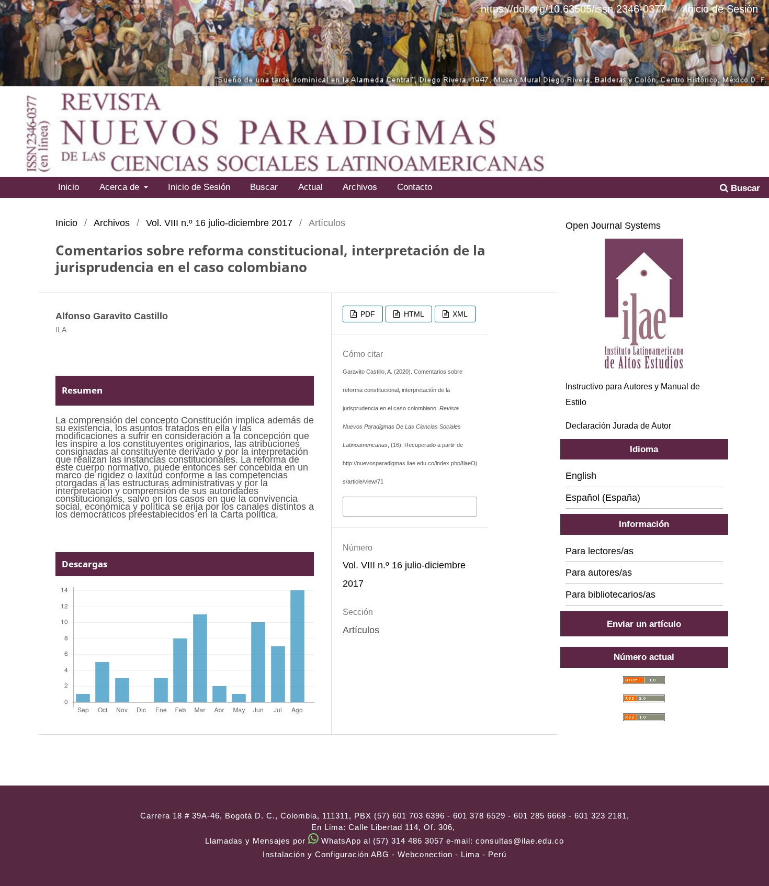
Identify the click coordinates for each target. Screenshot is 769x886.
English (581, 475)
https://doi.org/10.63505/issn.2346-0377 (573, 9)
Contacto (414, 187)
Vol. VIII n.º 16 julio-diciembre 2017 (219, 223)
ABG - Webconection (412, 854)
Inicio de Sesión (199, 187)
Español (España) (603, 497)
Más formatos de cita (389, 505)
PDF (366, 314)
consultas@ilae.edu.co (520, 840)
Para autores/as (599, 572)
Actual (310, 187)
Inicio (68, 187)
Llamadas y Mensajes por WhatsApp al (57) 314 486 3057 (324, 840)
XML (459, 314)
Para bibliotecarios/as (610, 594)
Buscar (264, 187)
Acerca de (120, 187)
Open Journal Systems (613, 225)
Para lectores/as (600, 551)
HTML (413, 314)
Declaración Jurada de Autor (618, 425)
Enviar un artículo (644, 624)
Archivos (360, 187)
